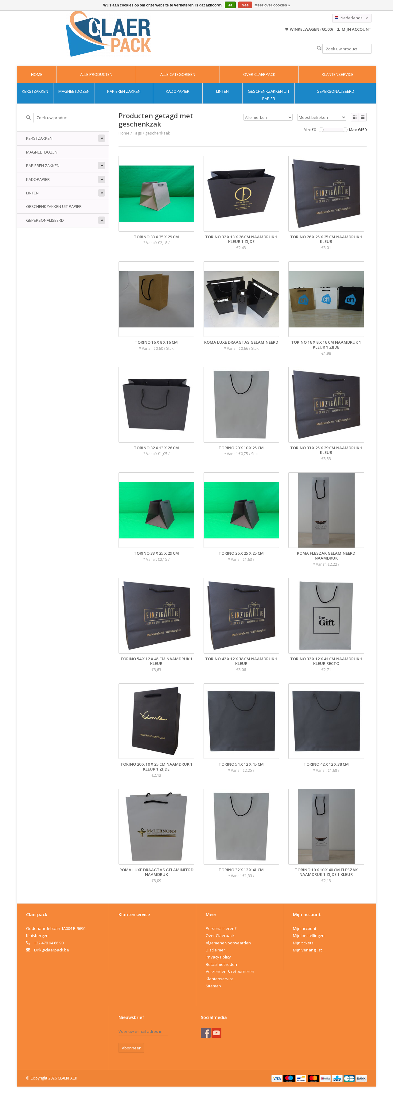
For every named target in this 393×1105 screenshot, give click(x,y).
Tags (137, 133)
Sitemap (213, 986)
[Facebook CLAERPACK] (206, 1033)
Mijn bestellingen (309, 935)
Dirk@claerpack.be (51, 950)
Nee (245, 5)
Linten (222, 91)
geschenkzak (157, 133)
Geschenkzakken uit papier (269, 94)
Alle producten (96, 74)
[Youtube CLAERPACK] (216, 1033)
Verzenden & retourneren (230, 971)
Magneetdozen (74, 91)
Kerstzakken (35, 91)
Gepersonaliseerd (335, 91)
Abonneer (131, 1048)
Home (36, 74)
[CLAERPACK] (108, 34)
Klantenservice (337, 74)
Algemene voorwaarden (228, 943)
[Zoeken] (319, 48)
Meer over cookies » (272, 5)
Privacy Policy (218, 957)
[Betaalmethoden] (277, 1078)
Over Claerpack (259, 74)
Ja (230, 5)
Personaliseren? (221, 928)
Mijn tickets (303, 943)
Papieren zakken (124, 91)
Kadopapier (177, 91)
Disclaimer (215, 950)
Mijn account (356, 29)
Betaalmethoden (221, 964)
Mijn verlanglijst (307, 950)
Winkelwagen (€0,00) (311, 29)
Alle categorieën (177, 74)
